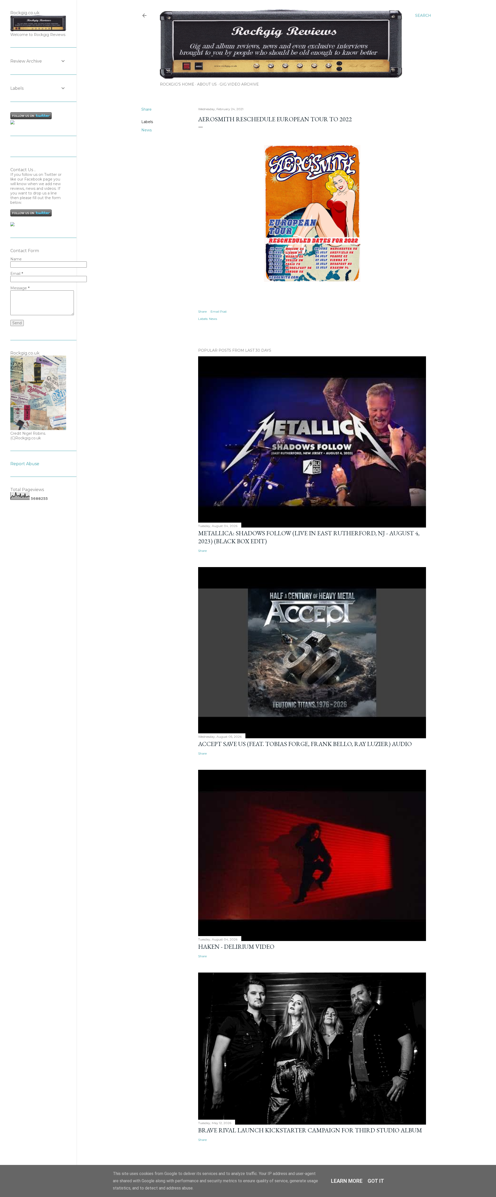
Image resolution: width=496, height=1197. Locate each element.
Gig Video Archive (239, 84)
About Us (207, 84)
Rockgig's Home (177, 84)
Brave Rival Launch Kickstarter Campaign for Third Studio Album (310, 1130)
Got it (376, 1181)
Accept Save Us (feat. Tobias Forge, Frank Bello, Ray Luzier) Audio (305, 744)
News (146, 130)
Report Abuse (24, 463)
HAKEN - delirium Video (236, 947)
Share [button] (146, 109)
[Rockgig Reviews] (12, 123)
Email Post (219, 311)
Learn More (346, 1181)
